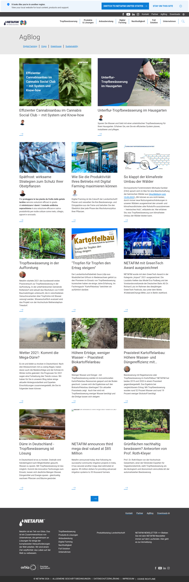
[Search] (183, 21)
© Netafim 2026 (41, 578)
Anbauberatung (106, 21)
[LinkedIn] (132, 14)
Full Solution (64, 548)
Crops (44, 46)
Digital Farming (30, 46)
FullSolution (154, 21)
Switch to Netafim (123, 6)
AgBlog (164, 14)
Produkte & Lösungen (68, 535)
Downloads (175, 14)
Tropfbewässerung (68, 21)
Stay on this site (163, 6)
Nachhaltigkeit (138, 21)
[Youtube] (127, 14)
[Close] (180, 6)
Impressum (128, 578)
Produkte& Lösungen (88, 21)
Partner (154, 14)
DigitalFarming (122, 21)
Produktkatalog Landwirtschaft (111, 533)
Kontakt (145, 14)
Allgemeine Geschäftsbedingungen (71, 578)
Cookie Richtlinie (146, 579)
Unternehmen (169, 21)
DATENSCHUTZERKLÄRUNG (106, 578)
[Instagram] (137, 14)
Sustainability (72, 46)
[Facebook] (122, 14)
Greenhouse (56, 46)
